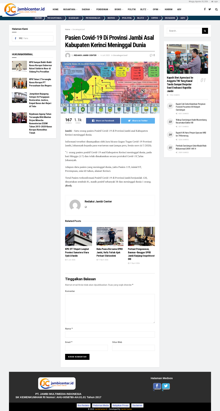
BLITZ (143, 9)
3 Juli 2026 (70, 260)
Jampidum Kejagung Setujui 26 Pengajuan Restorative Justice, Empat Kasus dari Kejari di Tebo (40, 100)
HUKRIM (168, 9)
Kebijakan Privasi (121, 405)
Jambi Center (126, 409)
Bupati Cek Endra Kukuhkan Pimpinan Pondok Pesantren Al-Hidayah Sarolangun (190, 107)
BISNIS (118, 9)
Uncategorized (78, 29)
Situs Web (117, 342)
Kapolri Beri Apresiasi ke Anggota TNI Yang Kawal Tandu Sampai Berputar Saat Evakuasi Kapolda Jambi (180, 84)
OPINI (155, 9)
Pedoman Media (101, 405)
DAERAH (86, 9)
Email (69, 342)
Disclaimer (137, 405)
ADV (179, 9)
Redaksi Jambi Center (85, 55)
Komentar (70, 291)
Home (67, 29)
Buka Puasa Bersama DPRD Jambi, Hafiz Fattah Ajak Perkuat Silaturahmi (110, 252)
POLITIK (132, 9)
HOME (56, 9)
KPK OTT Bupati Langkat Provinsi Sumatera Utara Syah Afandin (77, 252)
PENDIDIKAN (102, 9)
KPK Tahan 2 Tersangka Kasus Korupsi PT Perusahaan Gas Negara (40, 82)
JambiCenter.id (101, 409)
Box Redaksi (83, 405)
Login (215, 1)
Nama (69, 328)
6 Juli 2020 (105, 55)
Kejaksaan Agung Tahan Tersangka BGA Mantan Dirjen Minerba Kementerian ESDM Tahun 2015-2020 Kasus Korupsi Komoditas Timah (40, 123)
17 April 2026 (103, 260)
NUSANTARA (69, 9)
